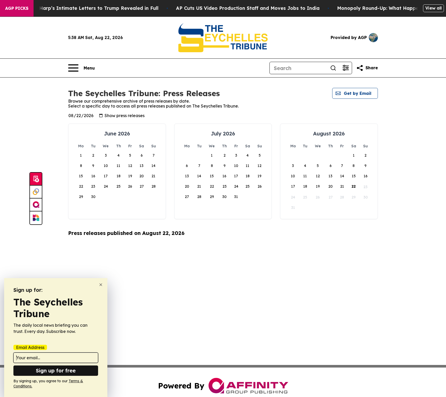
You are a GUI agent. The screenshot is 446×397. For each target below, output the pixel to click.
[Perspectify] (36, 192)
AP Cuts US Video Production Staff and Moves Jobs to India (248, 8)
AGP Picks (16, 8)
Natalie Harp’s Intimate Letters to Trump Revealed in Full (89, 8)
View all (433, 8)
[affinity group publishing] (36, 204)
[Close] (100, 284)
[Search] (333, 68)
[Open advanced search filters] (345, 68)
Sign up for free (56, 370)
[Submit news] (36, 179)
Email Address (30, 347)
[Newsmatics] (36, 217)
